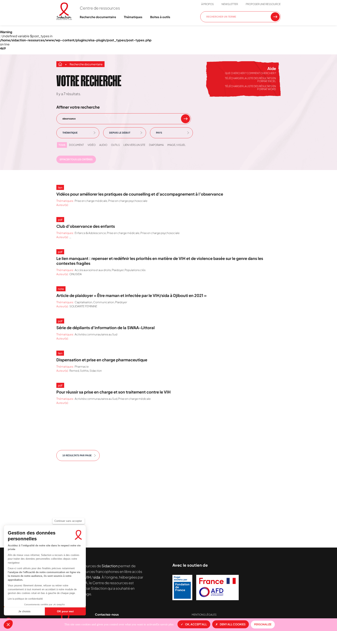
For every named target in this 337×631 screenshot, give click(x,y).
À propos (207, 4)
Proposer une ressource (263, 4)
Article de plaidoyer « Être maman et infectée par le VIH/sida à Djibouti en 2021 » (131, 295)
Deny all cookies (233, 624)
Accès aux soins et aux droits (93, 270)
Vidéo (92, 144)
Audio (103, 144)
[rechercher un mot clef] (185, 118)
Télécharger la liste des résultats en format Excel (250, 80)
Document (76, 144)
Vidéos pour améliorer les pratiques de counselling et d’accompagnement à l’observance (139, 193)
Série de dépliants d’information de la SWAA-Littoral (105, 327)
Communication (103, 302)
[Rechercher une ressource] (275, 16)
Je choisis (24, 611)
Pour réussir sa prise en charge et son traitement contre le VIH (113, 391)
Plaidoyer (118, 270)
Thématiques (133, 17)
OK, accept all (196, 624)
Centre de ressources (100, 7)
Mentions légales (204, 614)
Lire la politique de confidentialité (25, 598)
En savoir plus (165, 624)
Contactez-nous (107, 614)
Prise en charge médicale (91, 200)
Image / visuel (176, 144)
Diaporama (156, 144)
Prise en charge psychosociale (127, 200)
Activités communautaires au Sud (96, 334)
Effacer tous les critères (76, 159)
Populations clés (135, 270)
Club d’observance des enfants (85, 226)
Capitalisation (83, 302)
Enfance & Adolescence (90, 233)
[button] (8, 624)
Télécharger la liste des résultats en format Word (250, 88)
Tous (62, 144)
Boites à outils (160, 17)
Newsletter (230, 4)
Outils (115, 144)
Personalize (262, 624)
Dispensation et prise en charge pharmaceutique (101, 359)
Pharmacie (82, 366)
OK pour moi (65, 611)
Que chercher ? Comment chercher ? (250, 73)
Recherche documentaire (98, 17)
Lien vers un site (134, 144)
